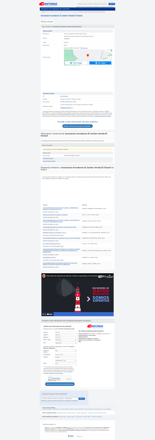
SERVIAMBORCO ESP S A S (49, 257)
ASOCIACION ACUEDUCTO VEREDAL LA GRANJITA (55, 214)
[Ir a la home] (48, 3)
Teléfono (45, 357)
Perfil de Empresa (56, 409)
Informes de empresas (47, 409)
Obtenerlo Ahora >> (66, 108)
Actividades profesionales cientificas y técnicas (66, 412)
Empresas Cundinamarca (97, 416)
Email (44, 363)
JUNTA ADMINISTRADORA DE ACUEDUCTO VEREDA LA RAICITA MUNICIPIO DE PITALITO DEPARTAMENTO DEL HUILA (61, 221)
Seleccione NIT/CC (46, 351)
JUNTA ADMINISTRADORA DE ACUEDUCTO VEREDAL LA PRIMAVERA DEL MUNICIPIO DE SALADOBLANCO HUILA (60, 208)
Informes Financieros (98, 409)
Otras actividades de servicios (100, 412)
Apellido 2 (45, 337)
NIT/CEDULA (46, 354)
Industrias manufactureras (82, 412)
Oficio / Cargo (46, 339)
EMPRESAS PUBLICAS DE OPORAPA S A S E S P (54, 232)
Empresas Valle (79, 416)
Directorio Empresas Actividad (56, 11)
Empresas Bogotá (62, 416)
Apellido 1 (45, 335)
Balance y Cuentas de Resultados (76, 409)
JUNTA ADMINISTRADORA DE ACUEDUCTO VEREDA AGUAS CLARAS (59, 227)
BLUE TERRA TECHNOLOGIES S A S (51, 243)
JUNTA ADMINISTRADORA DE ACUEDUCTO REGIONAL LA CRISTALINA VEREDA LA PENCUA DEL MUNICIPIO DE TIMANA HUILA (60, 263)
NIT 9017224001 (64, 96)
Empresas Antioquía (71, 416)
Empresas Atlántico (87, 416)
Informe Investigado (107, 409)
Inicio (47, 11)
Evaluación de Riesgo (65, 409)
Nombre (45, 332)
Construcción (90, 412)
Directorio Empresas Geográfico (71, 11)
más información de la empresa (103, 116)
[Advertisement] (77, 80)
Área (44, 342)
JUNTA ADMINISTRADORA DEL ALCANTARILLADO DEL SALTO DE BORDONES (61, 238)
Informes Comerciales (88, 409)
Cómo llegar (85, 48)
